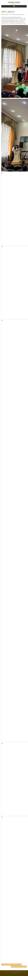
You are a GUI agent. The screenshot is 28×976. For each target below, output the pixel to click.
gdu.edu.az (18, 971)
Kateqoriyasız (21, 14)
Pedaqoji (7, 14)
